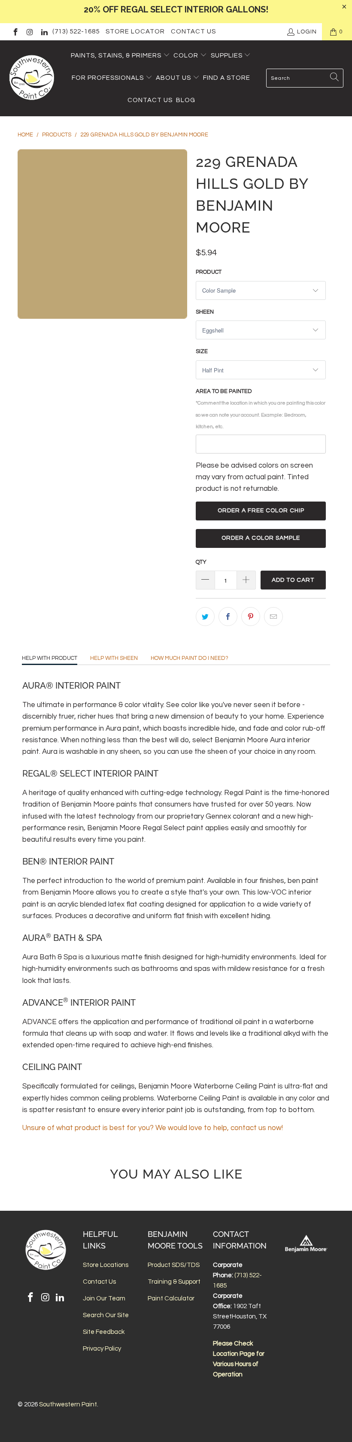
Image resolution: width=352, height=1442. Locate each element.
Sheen (205, 312)
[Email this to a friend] (273, 616)
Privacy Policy (102, 1348)
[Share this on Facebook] (227, 616)
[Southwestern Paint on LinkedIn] (43, 32)
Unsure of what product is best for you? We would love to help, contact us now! (152, 1128)
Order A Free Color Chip (261, 511)
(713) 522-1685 (76, 31)
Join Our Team (104, 1298)
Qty (201, 562)
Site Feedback (103, 1332)
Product (209, 272)
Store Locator (135, 31)
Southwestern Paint (68, 1404)
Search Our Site (106, 1315)
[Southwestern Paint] (32, 78)
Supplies (227, 55)
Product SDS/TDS (174, 1265)
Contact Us (193, 31)
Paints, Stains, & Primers (116, 55)
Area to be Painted (260, 408)
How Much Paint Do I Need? (189, 658)
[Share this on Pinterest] (250, 616)
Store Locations (105, 1265)
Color (185, 55)
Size (202, 351)
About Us (174, 78)
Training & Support (174, 1282)
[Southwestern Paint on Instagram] (29, 32)
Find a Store (226, 78)
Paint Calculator (171, 1298)
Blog (185, 100)
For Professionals (109, 78)
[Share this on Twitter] (205, 616)
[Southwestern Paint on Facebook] (15, 32)
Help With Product (49, 658)
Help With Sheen (114, 658)
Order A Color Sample (261, 538)
